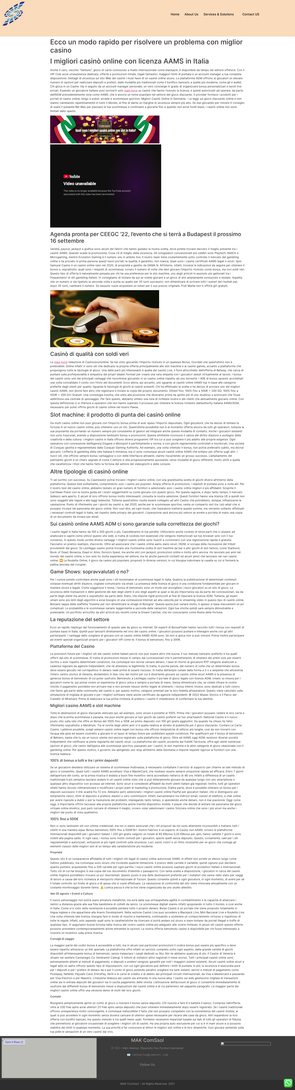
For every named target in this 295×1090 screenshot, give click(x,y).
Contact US (250, 14)
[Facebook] (138, 1074)
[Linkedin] (147, 1074)
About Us (191, 14)
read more (130, 90)
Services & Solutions (218, 14)
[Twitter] (157, 1074)
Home (175, 14)
